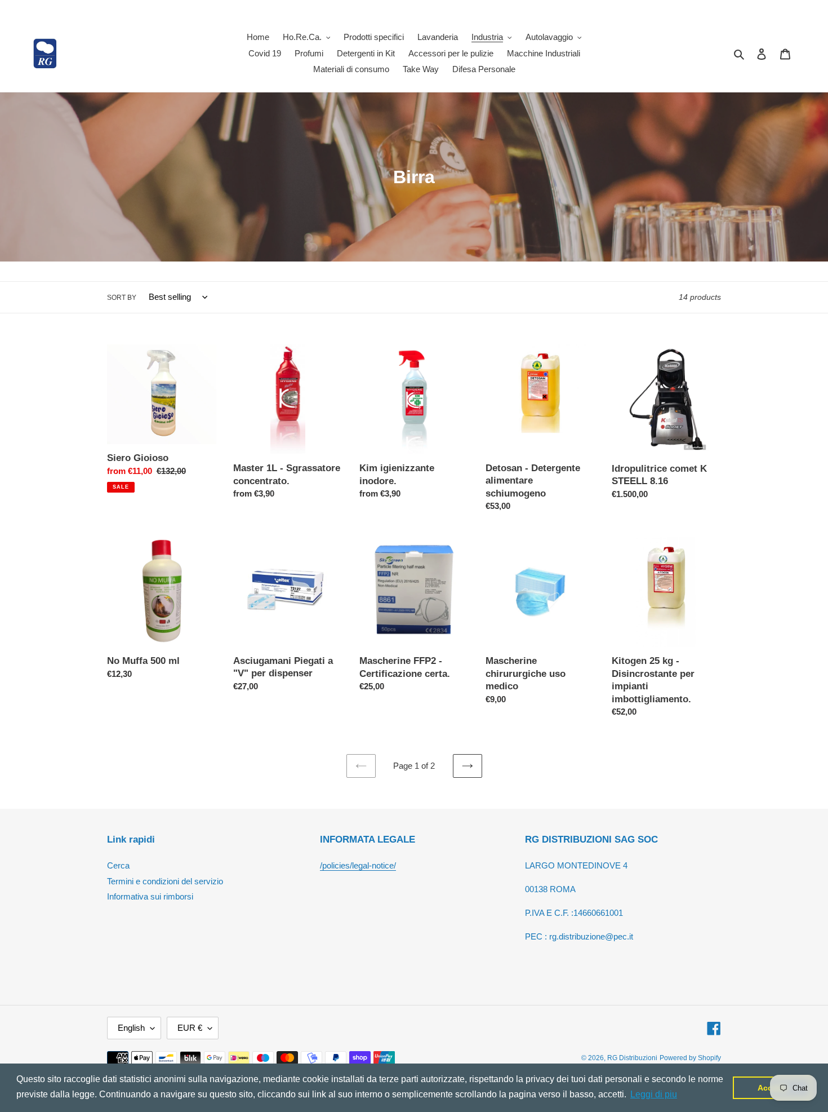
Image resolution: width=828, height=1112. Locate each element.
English (131, 1028)
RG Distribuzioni (632, 1058)
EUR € (189, 1028)
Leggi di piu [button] (653, 1094)
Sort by (121, 298)
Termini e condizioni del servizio (165, 881)
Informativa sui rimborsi (150, 896)
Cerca (118, 865)
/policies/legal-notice (357, 865)
